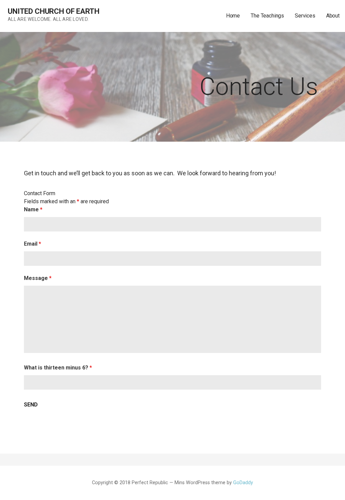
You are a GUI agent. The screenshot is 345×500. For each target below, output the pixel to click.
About (333, 15)
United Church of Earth (53, 11)
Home (233, 15)
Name (33, 209)
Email (32, 244)
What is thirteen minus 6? (58, 367)
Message (38, 278)
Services (305, 15)
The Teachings (267, 15)
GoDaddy (243, 483)
